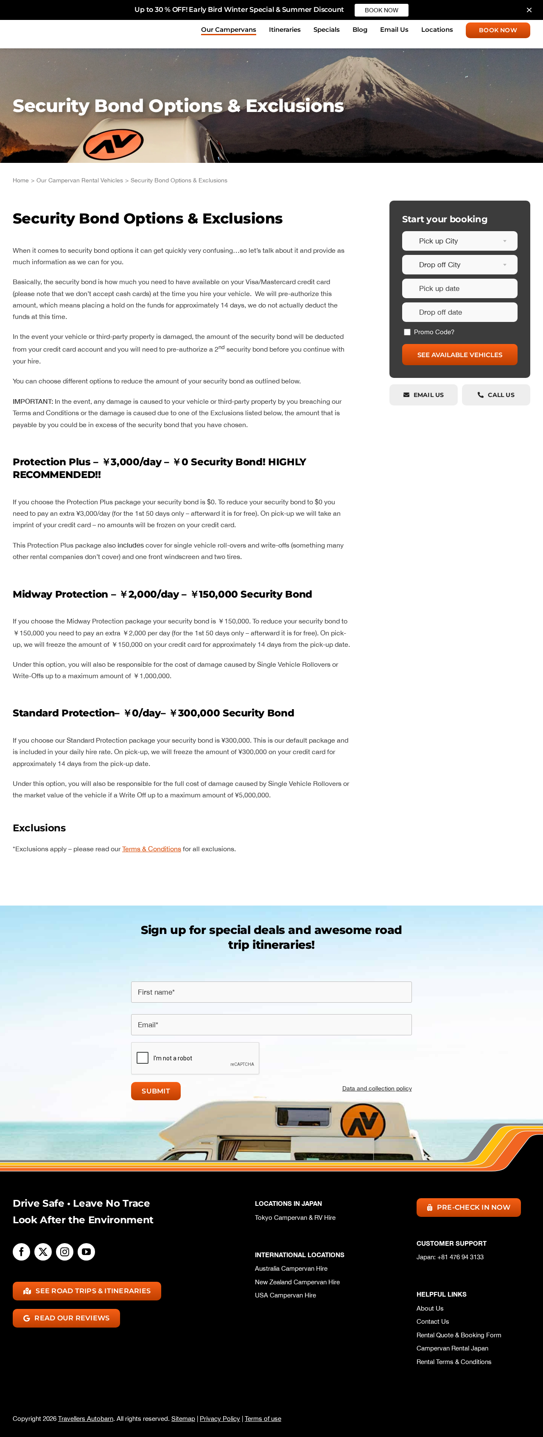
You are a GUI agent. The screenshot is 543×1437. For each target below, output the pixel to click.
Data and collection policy (376, 1088)
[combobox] (460, 241)
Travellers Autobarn (85, 1418)
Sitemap (183, 1418)
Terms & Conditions (151, 849)
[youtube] (86, 1252)
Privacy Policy (220, 1418)
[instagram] (64, 1252)
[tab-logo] (49, 25)
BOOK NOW (381, 10)
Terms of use (263, 1418)
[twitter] (43, 1252)
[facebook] (21, 1252)
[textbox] (460, 241)
